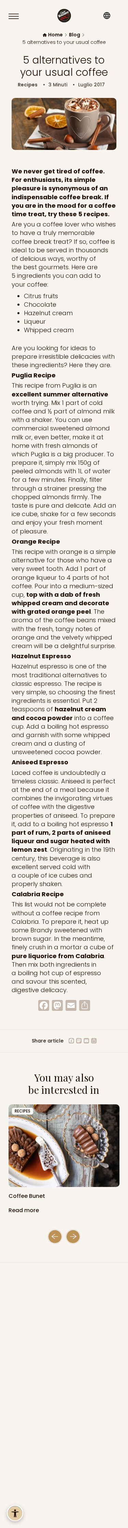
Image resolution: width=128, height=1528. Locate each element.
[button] (54, 1236)
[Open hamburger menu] (17, 16)
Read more (24, 1210)
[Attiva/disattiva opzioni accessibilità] (15, 1513)
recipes (22, 1111)
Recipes (28, 85)
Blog (74, 35)
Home (55, 35)
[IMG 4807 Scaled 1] (64, 1145)
